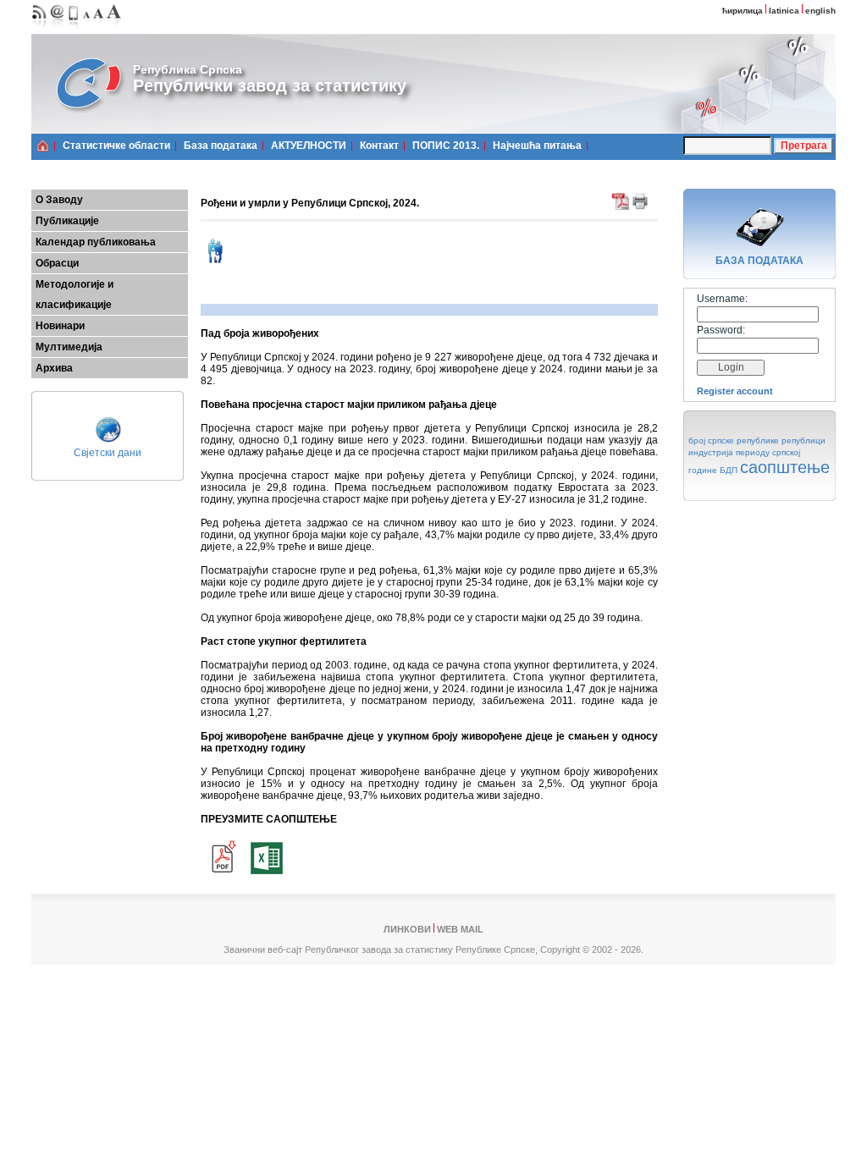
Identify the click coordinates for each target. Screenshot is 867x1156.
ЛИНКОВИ (407, 929)
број (696, 440)
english (820, 10)
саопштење (785, 467)
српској (786, 452)
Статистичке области (116, 145)
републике (758, 440)
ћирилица (742, 10)
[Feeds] (39, 30)
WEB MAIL (460, 929)
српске (721, 440)
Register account (735, 391)
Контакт (379, 145)
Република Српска (187, 69)
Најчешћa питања (537, 145)
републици (803, 440)
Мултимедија (69, 347)
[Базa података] (759, 249)
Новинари (60, 326)
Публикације (67, 221)
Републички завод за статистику (269, 85)
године (702, 470)
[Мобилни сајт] (74, 30)
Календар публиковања (96, 242)
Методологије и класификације (74, 294)
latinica (784, 10)
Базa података (220, 145)
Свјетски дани (107, 453)
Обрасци (57, 263)
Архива (54, 368)
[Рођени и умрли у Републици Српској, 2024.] (222, 876)
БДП (728, 470)
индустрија (710, 452)
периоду (753, 452)
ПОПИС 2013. (445, 145)
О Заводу (59, 200)
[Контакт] (57, 30)
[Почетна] (42, 145)
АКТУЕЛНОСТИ (308, 145)
